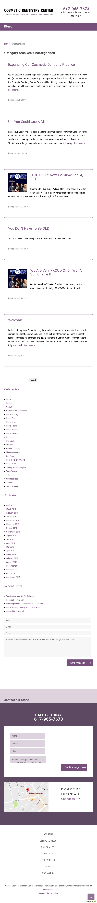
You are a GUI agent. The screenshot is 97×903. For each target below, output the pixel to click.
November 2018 (12, 524)
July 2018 (10, 539)
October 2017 (11, 573)
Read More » (13, 89)
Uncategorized (12, 479)
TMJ (8, 475)
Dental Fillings (11, 426)
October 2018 (11, 528)
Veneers (9, 482)
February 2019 (12, 513)
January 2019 (11, 516)
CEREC (9, 407)
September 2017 (13, 577)
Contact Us (48, 873)
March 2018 (11, 554)
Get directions (68, 798)
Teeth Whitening (12, 471)
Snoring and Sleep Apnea (16, 467)
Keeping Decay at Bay (15, 600)
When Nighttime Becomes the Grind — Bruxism (24, 604)
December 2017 (12, 566)
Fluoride (9, 445)
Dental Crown (11, 422)
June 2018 (10, 543)
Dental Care (11, 418)
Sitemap (42, 893)
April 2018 (10, 551)
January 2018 (11, 562)
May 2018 (10, 547)
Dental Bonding (12, 414)
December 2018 (12, 520)
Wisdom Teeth (12, 486)
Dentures (10, 437)
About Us (48, 834)
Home (7, 43)
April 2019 (10, 505)
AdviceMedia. (48, 889)
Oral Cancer (10, 456)
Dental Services (48, 840)
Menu (9, 26)
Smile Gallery (48, 847)
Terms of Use (52, 893)
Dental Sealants (12, 433)
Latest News (48, 853)
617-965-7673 (76, 8)
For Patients (48, 860)
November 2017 (12, 569)
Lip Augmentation (13, 452)
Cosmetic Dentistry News (16, 410)
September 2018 (13, 532)
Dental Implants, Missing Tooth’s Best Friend (23, 607)
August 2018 (11, 535)
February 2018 (12, 558)
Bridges (9, 403)
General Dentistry (13, 448)
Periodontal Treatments (15, 460)
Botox (8, 399)
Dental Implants (12, 429)
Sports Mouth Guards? (15, 611)
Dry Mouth (10, 441)
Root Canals (11, 463)
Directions (48, 866)
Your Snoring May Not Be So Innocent (21, 596)
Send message (77, 662)
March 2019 (11, 509)
